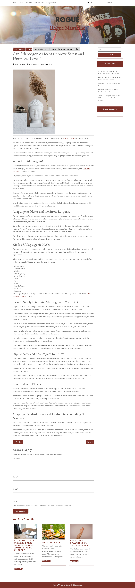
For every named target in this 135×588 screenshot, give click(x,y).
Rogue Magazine (67, 28)
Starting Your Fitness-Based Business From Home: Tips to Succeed (24, 545)
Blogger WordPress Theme (61, 585)
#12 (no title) (51, 3)
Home (15, 3)
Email (15, 489)
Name (15, 477)
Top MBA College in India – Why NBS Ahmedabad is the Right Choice (108, 98)
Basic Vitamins (52, 542)
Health (29, 49)
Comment (17, 459)
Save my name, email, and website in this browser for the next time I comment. (42, 506)
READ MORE (18, 569)
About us (29, 3)
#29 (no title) (39, 3)
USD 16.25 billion (69, 138)
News (22, 3)
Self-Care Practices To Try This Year (79, 543)
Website (15, 501)
